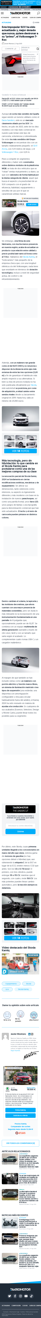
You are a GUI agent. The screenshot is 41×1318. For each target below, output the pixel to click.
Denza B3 (27, 9)
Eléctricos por (14, 7)
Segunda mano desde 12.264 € (20, 1129)
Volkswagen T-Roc (10, 152)
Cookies (22, 1312)
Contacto (5, 1312)
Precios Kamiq (20, 1124)
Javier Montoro (9, 43)
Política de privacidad (32, 1312)
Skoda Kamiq (29, 257)
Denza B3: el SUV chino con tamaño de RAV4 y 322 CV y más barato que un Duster (20, 99)
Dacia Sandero (8, 120)
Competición (15, 17)
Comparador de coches (20, 1126)
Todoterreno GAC (16, 9)
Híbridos (21, 1189)
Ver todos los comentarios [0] (20, 1143)
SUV (7, 989)
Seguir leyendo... (16, 1050)
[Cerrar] (37, 54)
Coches (24, 17)
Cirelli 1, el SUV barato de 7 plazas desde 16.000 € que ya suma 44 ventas (18, 105)
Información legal (14, 1312)
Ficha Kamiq (20, 1110)
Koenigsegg (4, 9)
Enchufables (24, 1154)
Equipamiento (11, 984)
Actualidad (5, 17)
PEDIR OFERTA (32, 205)
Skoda (33, 385)
